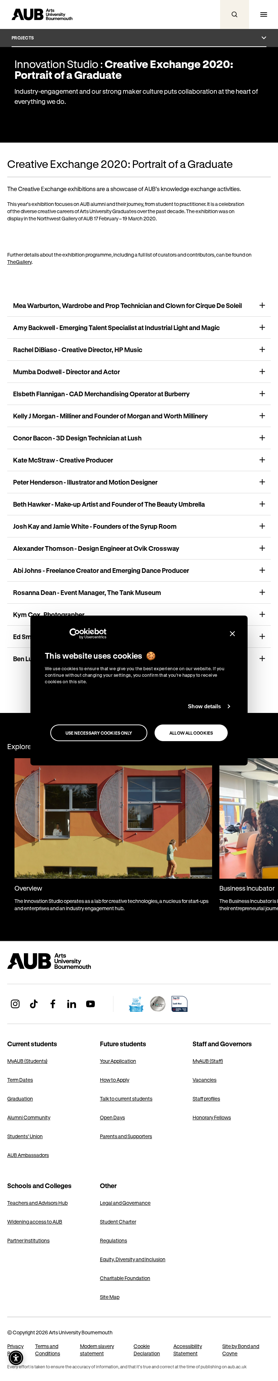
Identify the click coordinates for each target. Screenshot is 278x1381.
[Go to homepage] (65, 961)
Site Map (109, 1297)
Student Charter (118, 1222)
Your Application (118, 1061)
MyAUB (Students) (27, 1061)
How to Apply (114, 1080)
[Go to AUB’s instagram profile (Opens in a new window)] (15, 1004)
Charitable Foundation (125, 1278)
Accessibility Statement (187, 1349)
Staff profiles (206, 1098)
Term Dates (20, 1080)
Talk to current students (126, 1098)
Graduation (20, 1098)
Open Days (112, 1117)
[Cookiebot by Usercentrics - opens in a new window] (74, 633)
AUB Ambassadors (28, 1155)
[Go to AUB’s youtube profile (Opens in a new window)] (90, 1004)
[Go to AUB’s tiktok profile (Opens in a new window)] (34, 1004)
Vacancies (204, 1080)
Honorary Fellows (212, 1117)
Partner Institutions (28, 1240)
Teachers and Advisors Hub (37, 1203)
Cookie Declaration (147, 1349)
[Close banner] (232, 633)
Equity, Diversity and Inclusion (132, 1259)
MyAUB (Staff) (208, 1061)
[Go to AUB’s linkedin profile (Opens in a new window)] (72, 1004)
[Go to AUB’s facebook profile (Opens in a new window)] (53, 1004)
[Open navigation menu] (263, 14)
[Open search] (234, 14)
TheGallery (19, 262)
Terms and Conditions (47, 1349)
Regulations (113, 1240)
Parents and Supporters (126, 1136)
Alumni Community (28, 1117)
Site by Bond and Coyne (240, 1349)
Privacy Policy (15, 1349)
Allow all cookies (191, 732)
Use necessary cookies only (99, 732)
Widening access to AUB (34, 1222)
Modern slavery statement (97, 1349)
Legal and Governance (125, 1203)
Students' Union (25, 1136)
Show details (204, 706)
